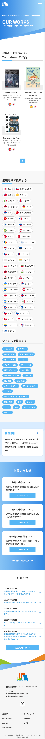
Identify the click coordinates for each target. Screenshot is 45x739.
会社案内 (5, 714)
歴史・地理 (8, 402)
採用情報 (27, 718)
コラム (26, 723)
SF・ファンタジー (29, 386)
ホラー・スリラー (10, 386)
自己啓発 (7, 381)
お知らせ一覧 (21, 647)
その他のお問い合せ (21, 560)
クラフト (27, 375)
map (26, 696)
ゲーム (6, 407)
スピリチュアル (29, 407)
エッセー (30, 402)
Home (4, 15)
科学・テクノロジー (11, 375)
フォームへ (21, 495)
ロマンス (7, 412)
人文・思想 (25, 370)
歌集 (16, 407)
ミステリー (22, 349)
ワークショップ (29, 714)
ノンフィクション (26, 354)
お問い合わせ (6, 728)
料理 (19, 402)
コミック (23, 359)
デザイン (7, 391)
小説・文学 (8, 349)
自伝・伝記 (20, 381)
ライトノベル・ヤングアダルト (15, 396)
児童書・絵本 (9, 354)
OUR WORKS (15, 15)
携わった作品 (6, 718)
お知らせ (5, 723)
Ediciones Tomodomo (31, 15)
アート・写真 (26, 365)
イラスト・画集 (10, 365)
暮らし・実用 (9, 359)
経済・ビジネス (10, 370)
